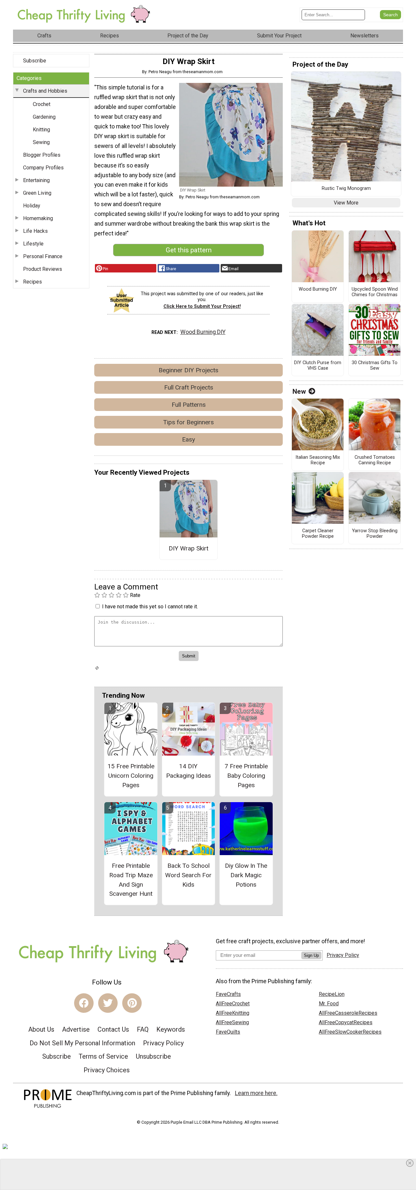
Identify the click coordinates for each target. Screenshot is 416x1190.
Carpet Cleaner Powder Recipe (318, 533)
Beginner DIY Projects (188, 370)
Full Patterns (189, 404)
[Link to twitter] (108, 1003)
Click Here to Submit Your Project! (202, 306)
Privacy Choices (107, 1070)
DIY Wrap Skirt (188, 548)
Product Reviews (42, 269)
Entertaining (36, 180)
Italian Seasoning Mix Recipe (317, 460)
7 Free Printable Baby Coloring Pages (246, 775)
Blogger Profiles (41, 155)
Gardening (44, 117)
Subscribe (34, 61)
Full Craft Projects (188, 387)
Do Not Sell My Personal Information (82, 1043)
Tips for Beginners (188, 422)
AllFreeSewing (232, 1022)
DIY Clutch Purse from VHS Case (317, 365)
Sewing (41, 142)
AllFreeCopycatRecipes (345, 1022)
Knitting (41, 129)
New (299, 391)
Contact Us (113, 1029)
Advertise (76, 1029)
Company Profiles (43, 168)
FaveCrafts (228, 994)
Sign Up (311, 955)
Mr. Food (329, 1003)
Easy (188, 439)
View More (346, 203)
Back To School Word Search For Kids (188, 875)
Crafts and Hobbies (45, 91)
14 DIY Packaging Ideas (188, 770)
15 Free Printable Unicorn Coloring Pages (131, 775)
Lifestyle (33, 244)
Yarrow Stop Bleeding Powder (374, 533)
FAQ (143, 1029)
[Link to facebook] (84, 1003)
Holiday (31, 206)
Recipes (32, 282)
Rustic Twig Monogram (346, 188)
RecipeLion (331, 994)
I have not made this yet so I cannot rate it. (150, 606)
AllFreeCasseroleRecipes (348, 1013)
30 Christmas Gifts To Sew (374, 365)
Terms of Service (103, 1056)
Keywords (170, 1029)
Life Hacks (35, 231)
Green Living (37, 193)
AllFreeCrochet (233, 1003)
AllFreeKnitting (232, 1013)
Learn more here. (256, 1093)
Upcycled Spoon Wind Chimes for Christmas (375, 292)
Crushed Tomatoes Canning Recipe (375, 460)
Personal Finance (42, 256)
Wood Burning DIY (203, 332)
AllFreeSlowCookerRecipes (350, 1032)
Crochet (41, 104)
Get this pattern (189, 250)
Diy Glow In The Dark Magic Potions (246, 875)
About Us (41, 1029)
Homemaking (38, 218)
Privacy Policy (163, 1043)
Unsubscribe (153, 1056)
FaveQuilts (228, 1032)
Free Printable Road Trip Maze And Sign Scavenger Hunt (131, 879)
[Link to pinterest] (132, 1003)
